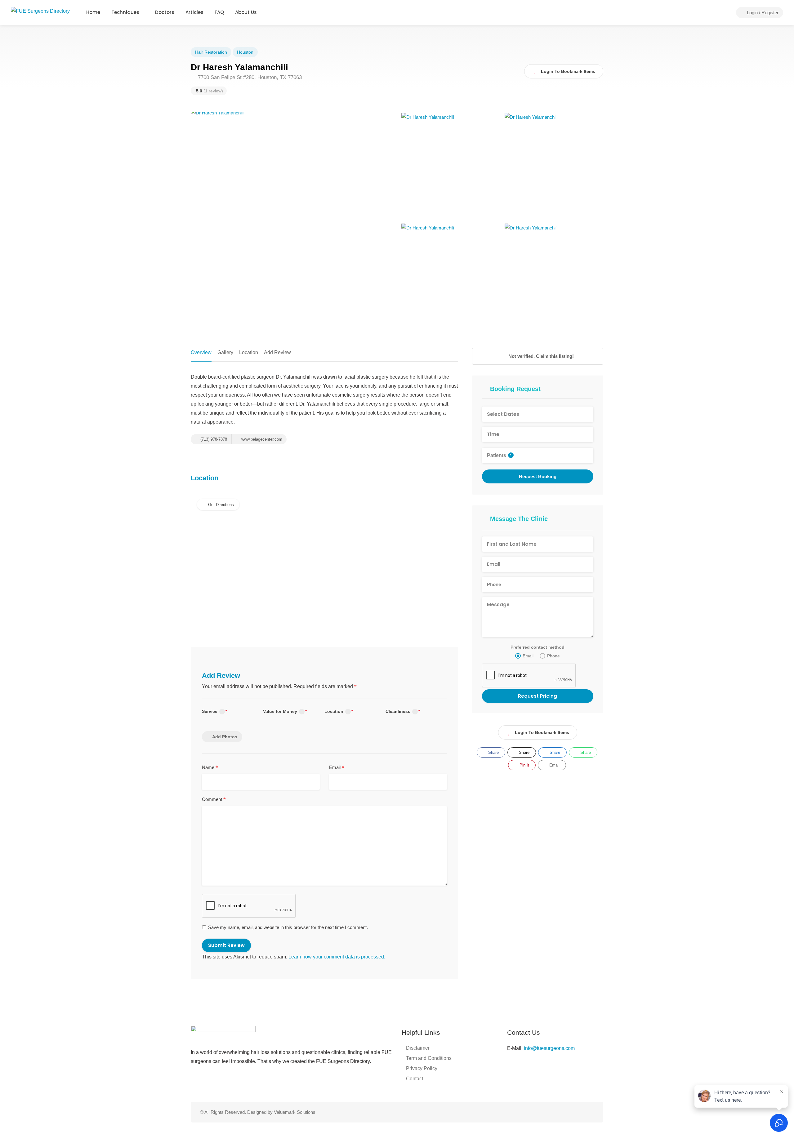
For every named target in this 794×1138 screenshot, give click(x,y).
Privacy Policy (421, 1068)
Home (93, 12)
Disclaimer (418, 1048)
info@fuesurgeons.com (549, 1048)
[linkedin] (590, 1112)
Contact (414, 1078)
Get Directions (221, 504)
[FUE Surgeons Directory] (40, 10)
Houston (245, 52)
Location (248, 352)
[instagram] (580, 1112)
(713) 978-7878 (213, 439)
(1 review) (209, 90)
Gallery (225, 352)
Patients (499, 455)
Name (210, 767)
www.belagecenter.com (261, 439)
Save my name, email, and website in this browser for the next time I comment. (288, 927)
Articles (194, 12)
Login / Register (762, 12)
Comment (214, 799)
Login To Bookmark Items (542, 732)
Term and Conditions (429, 1058)
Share (493, 752)
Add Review (277, 352)
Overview (201, 352)
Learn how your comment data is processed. (336, 956)
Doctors (164, 12)
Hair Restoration (211, 52)
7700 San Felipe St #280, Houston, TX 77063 (249, 77)
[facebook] (569, 1112)
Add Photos (224, 736)
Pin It (523, 765)
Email (336, 767)
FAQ (219, 12)
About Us (246, 12)
